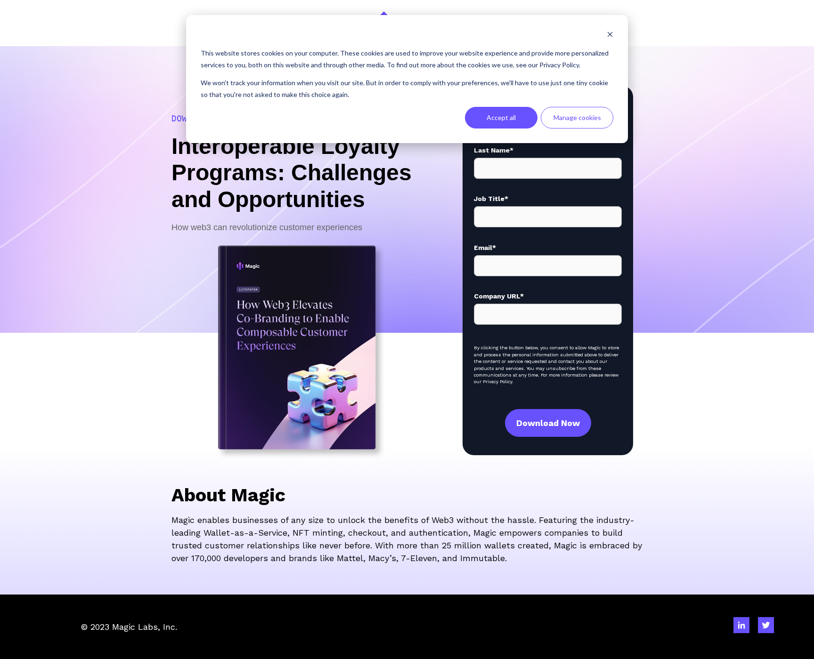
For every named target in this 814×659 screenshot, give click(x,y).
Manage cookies (577, 117)
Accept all (501, 117)
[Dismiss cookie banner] (610, 35)
